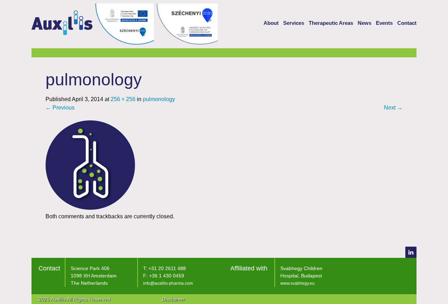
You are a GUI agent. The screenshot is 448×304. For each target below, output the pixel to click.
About (271, 23)
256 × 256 (123, 99)
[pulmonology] (90, 208)
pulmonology (159, 99)
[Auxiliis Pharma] (61, 29)
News (364, 23)
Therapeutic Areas (331, 23)
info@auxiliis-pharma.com (168, 283)
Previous (60, 108)
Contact (406, 23)
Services (293, 23)
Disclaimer (173, 299)
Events (384, 23)
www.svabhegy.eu (297, 283)
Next (393, 108)
